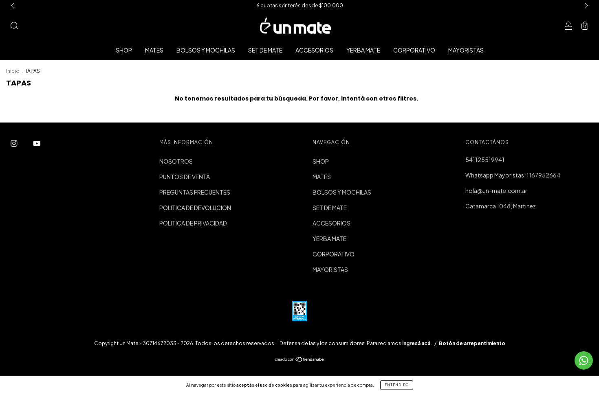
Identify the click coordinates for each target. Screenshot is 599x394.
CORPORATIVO (414, 50)
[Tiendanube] (299, 359)
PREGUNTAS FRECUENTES (194, 192)
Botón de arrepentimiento (472, 343)
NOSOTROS (176, 161)
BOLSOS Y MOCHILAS (205, 50)
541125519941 (484, 159)
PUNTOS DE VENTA (184, 176)
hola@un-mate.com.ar (496, 190)
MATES (154, 50)
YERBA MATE (363, 50)
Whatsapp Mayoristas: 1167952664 (512, 175)
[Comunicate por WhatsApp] (584, 360)
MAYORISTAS (466, 50)
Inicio (13, 71)
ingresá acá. (417, 343)
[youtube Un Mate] (37, 143)
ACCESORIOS (314, 50)
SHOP (124, 50)
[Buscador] (14, 26)
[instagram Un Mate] (14, 143)
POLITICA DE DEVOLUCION (195, 207)
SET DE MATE (265, 50)
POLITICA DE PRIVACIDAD (193, 223)
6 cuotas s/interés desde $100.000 (299, 5)
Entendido (397, 385)
